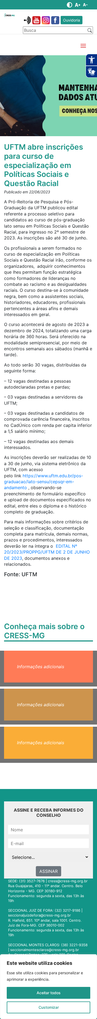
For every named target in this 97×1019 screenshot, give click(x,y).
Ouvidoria (71, 20)
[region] (48, 986)
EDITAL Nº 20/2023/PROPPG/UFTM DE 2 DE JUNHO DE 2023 (47, 552)
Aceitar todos (49, 992)
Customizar (49, 1007)
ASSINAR (48, 871)
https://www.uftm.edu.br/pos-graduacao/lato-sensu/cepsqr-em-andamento (43, 481)
